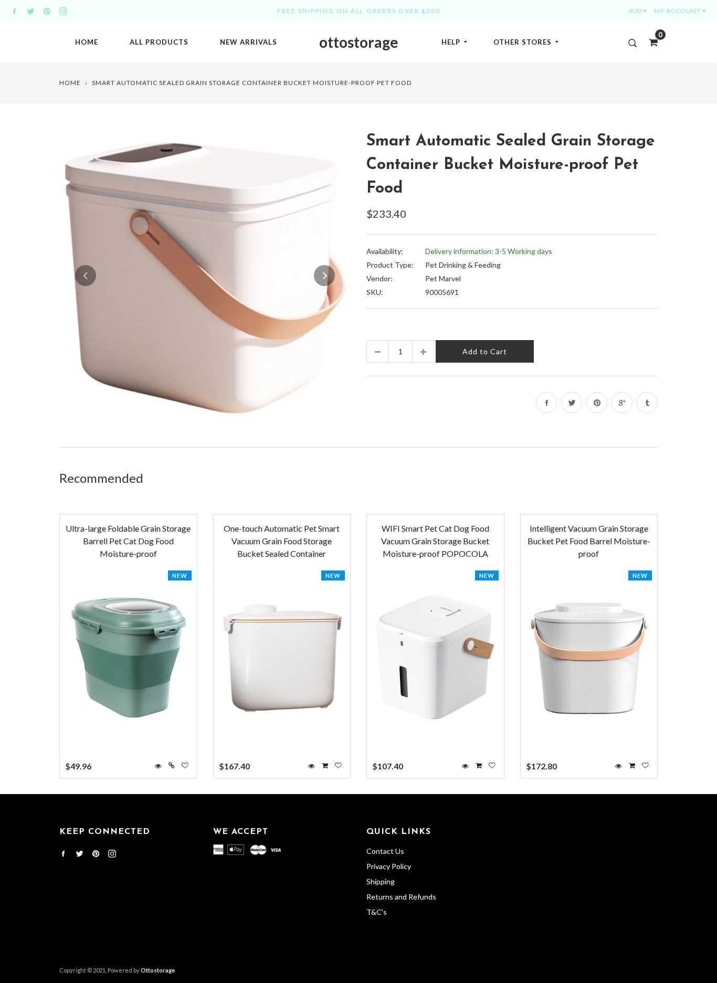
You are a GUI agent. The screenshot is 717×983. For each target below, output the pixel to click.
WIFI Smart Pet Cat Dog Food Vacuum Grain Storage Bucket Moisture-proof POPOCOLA (435, 540)
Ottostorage (158, 970)
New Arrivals (248, 42)
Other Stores (522, 42)
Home (86, 42)
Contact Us (385, 851)
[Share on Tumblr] (647, 402)
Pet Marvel (443, 278)
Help (450, 42)
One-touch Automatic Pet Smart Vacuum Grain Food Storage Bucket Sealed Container (282, 540)
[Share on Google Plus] (621, 402)
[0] (650, 42)
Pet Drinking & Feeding (463, 264)
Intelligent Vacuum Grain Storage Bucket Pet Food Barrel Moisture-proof (589, 540)
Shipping (380, 881)
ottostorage (358, 42)
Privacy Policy (388, 866)
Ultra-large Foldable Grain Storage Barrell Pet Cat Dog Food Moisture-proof (128, 540)
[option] (205, 275)
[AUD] (639, 11)
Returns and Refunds (401, 896)
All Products (159, 42)
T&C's (376, 911)
